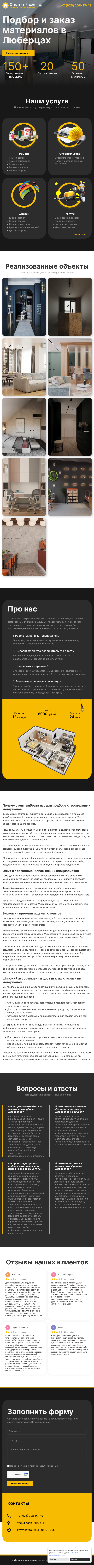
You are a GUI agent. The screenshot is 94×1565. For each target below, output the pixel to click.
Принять (74, 1559)
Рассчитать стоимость (18, 53)
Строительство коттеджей (69, 157)
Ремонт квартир (17, 170)
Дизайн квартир (17, 230)
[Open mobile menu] (40, 5)
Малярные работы (65, 227)
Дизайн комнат (17, 218)
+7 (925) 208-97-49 (76, 5)
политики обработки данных (44, 1466)
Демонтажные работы (67, 218)
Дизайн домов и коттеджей (24, 227)
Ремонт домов (17, 157)
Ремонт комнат (17, 164)
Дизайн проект (17, 221)
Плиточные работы (65, 221)
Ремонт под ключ (18, 167)
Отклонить (54, 1559)
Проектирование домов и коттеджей (69, 162)
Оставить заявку (20, 1483)
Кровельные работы (66, 224)
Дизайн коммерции (19, 224)
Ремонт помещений (19, 161)
